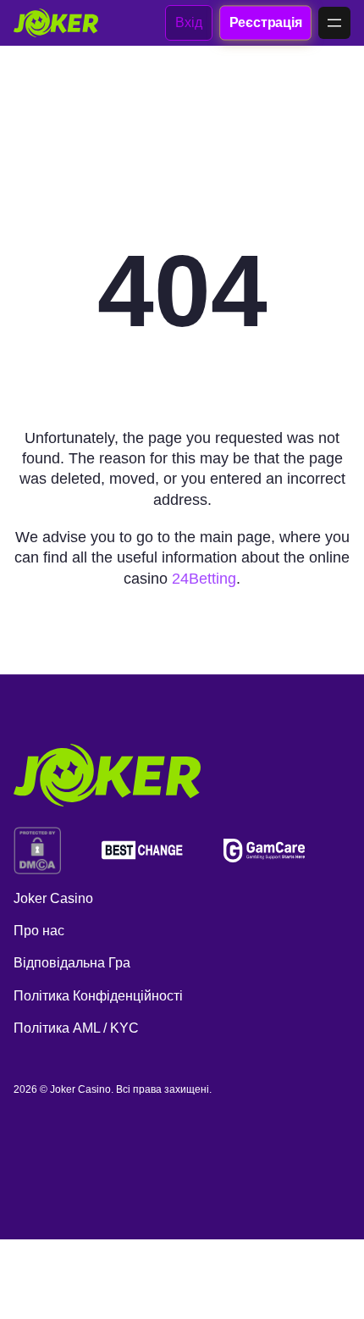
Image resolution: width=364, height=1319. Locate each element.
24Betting (204, 578)
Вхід (188, 22)
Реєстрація (265, 22)
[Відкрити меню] (334, 23)
